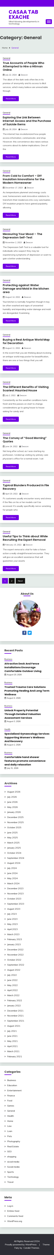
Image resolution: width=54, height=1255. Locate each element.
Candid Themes (31, 1247)
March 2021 (13, 1051)
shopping (11, 1156)
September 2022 (15, 964)
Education (12, 1085)
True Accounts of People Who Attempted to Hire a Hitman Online (23, 66)
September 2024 (15, 858)
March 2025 (13, 842)
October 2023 (14, 898)
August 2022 (13, 969)
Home (10, 1121)
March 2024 (13, 883)
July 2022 (12, 975)
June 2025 (12, 832)
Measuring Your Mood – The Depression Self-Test (22, 235)
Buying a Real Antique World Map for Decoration (26, 341)
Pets (9, 1136)
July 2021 (12, 1031)
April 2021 (12, 1046)
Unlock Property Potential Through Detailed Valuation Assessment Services (22, 714)
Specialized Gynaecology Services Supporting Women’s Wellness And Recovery (26, 737)
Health (7, 729)
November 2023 (15, 893)
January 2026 (14, 812)
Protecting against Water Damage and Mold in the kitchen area (26, 288)
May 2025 (12, 837)
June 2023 (12, 919)
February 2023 (14, 939)
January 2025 (14, 847)
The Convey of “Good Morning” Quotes (25, 439)
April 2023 (12, 929)
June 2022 (12, 980)
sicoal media (13, 1161)
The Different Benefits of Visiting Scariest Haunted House (26, 388)
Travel (10, 1182)
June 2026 (12, 802)
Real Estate (13, 1146)
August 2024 (13, 863)
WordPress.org (14, 1221)
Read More (11, 98)
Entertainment (14, 1090)
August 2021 (13, 1025)
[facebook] (24, 633)
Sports (10, 1172)
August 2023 (13, 908)
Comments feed (15, 1216)
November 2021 (15, 1015)
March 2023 (13, 934)
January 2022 (14, 1005)
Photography (13, 1141)
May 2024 (12, 878)
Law (9, 1126)
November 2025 (15, 822)
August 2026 (13, 791)
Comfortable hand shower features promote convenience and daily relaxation (25, 760)
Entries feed (13, 1211)
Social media (13, 1166)
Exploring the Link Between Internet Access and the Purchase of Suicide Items (27, 120)
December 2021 (15, 1010)
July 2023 (12, 913)
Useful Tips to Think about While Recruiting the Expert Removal (25, 538)
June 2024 (12, 873)
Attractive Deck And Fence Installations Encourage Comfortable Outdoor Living (22, 667)
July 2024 (12, 868)
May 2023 (12, 924)
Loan (9, 1131)
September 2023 (15, 903)
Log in (10, 1206)
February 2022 (14, 1000)
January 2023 (14, 944)
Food (9, 1100)
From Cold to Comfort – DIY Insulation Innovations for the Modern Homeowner (23, 179)
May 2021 (12, 1041)
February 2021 (14, 1056)
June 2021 (12, 1036)
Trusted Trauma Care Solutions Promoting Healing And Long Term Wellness (26, 690)
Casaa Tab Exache (23, 14)
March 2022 (13, 995)
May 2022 (12, 985)
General (6, 58)
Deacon (24, 75)
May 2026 (12, 807)
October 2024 (14, 852)
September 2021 (15, 1020)
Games (10, 1105)
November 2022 (15, 954)
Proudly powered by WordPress (21, 1244)
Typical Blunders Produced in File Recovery (26, 487)
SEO (9, 1151)
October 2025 (14, 827)
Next (20, 580)
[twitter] (30, 633)
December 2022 (15, 949)
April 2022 (12, 990)
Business (8, 659)
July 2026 (12, 796)
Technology (13, 1176)
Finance (11, 1095)
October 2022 (14, 959)
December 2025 (15, 817)
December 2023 (15, 888)
